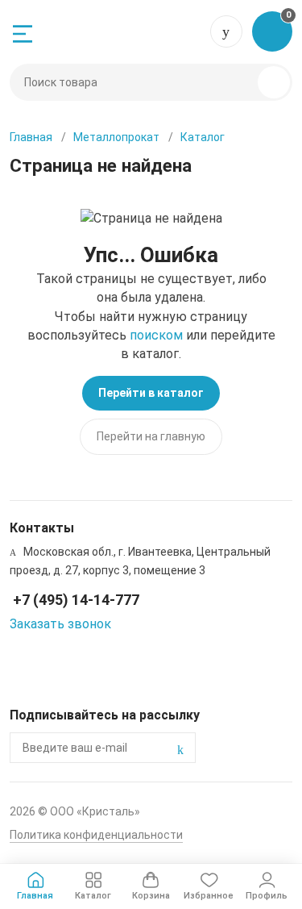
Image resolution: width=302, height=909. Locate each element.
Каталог (202, 137)
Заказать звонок (60, 624)
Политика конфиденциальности (96, 834)
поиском (156, 335)
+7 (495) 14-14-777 (226, 31)
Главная (31, 137)
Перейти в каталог (151, 392)
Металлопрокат (116, 137)
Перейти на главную (151, 436)
